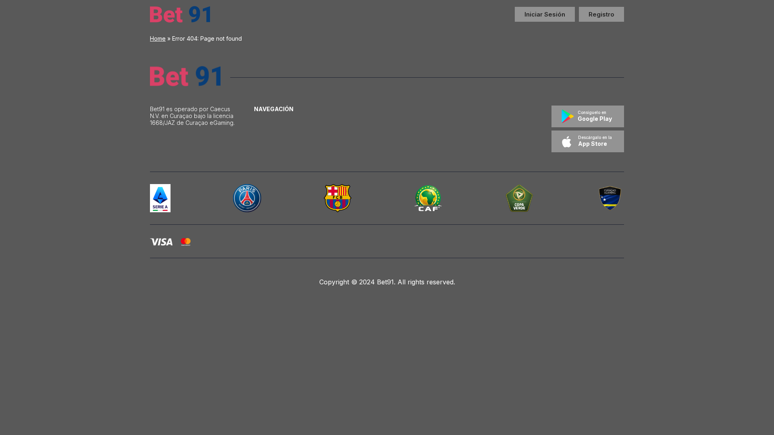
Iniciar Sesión (544, 14)
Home (158, 38)
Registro (601, 14)
